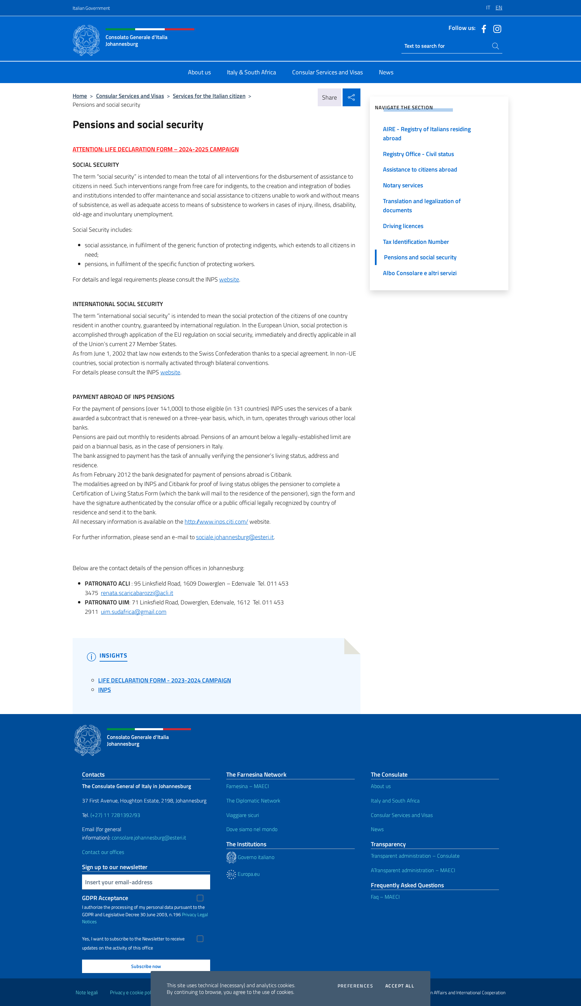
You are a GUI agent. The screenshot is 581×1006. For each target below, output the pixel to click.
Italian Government (91, 7)
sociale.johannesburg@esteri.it (235, 537)
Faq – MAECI (385, 897)
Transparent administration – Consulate (415, 856)
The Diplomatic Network (253, 800)
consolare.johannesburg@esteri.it (149, 837)
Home (80, 95)
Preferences (355, 985)
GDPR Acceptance (105, 897)
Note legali (87, 992)
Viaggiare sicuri (242, 815)
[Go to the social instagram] (495, 28)
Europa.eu (248, 874)
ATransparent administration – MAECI (413, 870)
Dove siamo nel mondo (251, 829)
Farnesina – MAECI (247, 786)
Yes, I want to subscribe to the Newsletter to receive (133, 938)
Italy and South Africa (395, 800)
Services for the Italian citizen (209, 95)
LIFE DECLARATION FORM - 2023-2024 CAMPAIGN (164, 680)
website (229, 279)
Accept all (399, 985)
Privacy (189, 914)
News (377, 829)
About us (381, 786)
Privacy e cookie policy (133, 992)
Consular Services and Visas (130, 95)
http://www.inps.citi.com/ (216, 521)
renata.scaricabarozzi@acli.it (137, 592)
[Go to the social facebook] (482, 28)
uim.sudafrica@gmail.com (133, 611)
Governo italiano (255, 857)
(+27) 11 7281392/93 (115, 815)
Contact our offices (103, 852)
